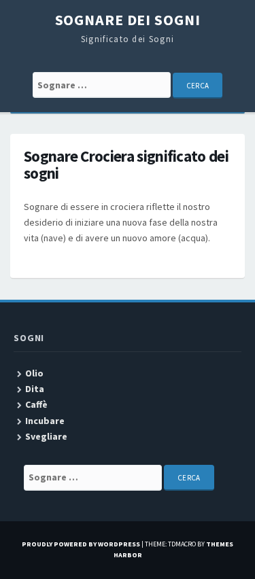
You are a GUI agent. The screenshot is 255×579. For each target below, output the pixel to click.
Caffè (36, 404)
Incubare (45, 421)
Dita (34, 389)
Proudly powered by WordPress (81, 544)
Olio (34, 373)
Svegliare (46, 436)
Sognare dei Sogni (128, 19)
